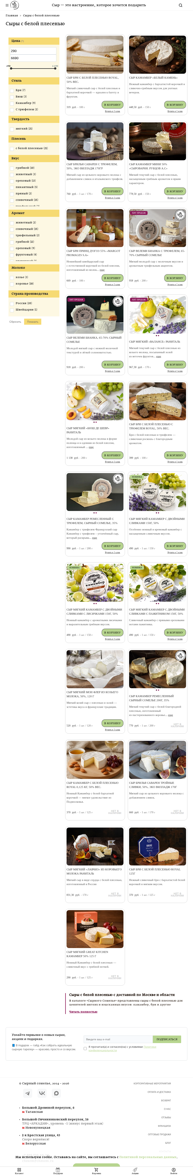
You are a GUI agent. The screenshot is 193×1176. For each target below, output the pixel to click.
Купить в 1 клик (112, 111)
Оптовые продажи (159, 1134)
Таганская (48, 1109)
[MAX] (56, 1094)
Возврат (166, 1100)
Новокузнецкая (52, 1123)
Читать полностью (83, 1012)
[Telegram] (27, 1094)
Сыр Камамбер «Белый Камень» (153, 77)
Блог (168, 1143)
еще (102, 269)
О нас (167, 1109)
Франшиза (164, 1126)
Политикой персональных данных (147, 1157)
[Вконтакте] (42, 1094)
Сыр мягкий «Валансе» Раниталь (154, 341)
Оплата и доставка (159, 1092)
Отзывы (166, 1117)
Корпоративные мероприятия (152, 1083)
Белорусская (41, 1139)
